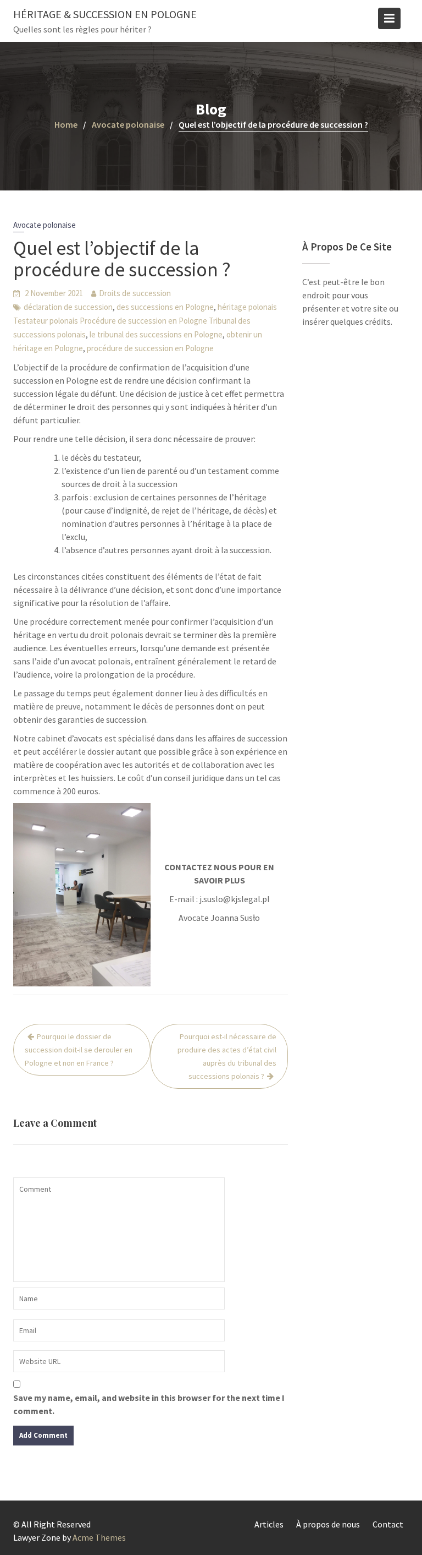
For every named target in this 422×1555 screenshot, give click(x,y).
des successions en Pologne (165, 307)
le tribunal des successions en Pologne (156, 334)
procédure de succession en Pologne (150, 348)
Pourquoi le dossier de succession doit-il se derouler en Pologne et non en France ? (78, 1050)
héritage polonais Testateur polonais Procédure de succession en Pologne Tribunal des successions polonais (145, 321)
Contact (388, 1524)
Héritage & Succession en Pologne (105, 14)
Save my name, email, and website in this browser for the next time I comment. (149, 1404)
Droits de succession (135, 293)
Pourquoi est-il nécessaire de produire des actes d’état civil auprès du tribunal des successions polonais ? (226, 1056)
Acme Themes (99, 1537)
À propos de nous (328, 1524)
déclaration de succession (68, 307)
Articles (269, 1524)
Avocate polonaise (44, 225)
